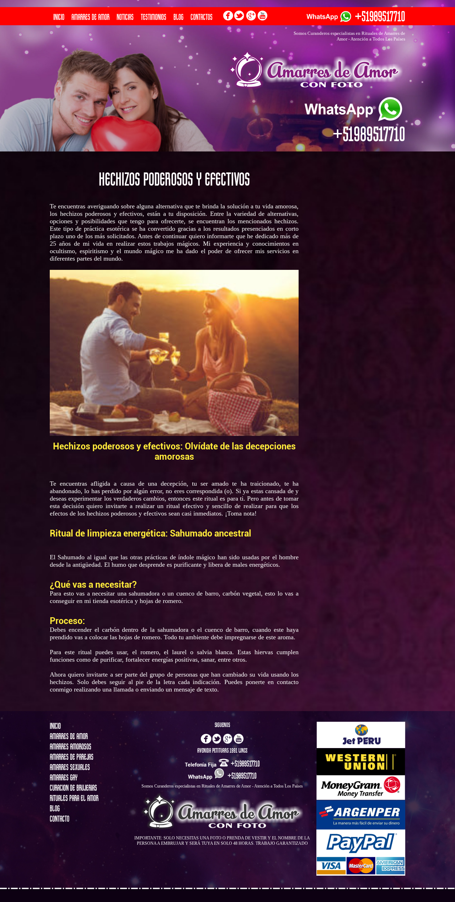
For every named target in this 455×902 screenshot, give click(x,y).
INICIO (58, 17)
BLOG (178, 17)
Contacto (59, 819)
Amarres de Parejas (71, 757)
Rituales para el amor (74, 798)
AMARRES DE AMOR (90, 17)
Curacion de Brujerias (73, 788)
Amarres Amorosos (70, 746)
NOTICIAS (125, 17)
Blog (55, 808)
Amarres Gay (63, 777)
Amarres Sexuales (70, 767)
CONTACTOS (202, 17)
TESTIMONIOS (153, 17)
